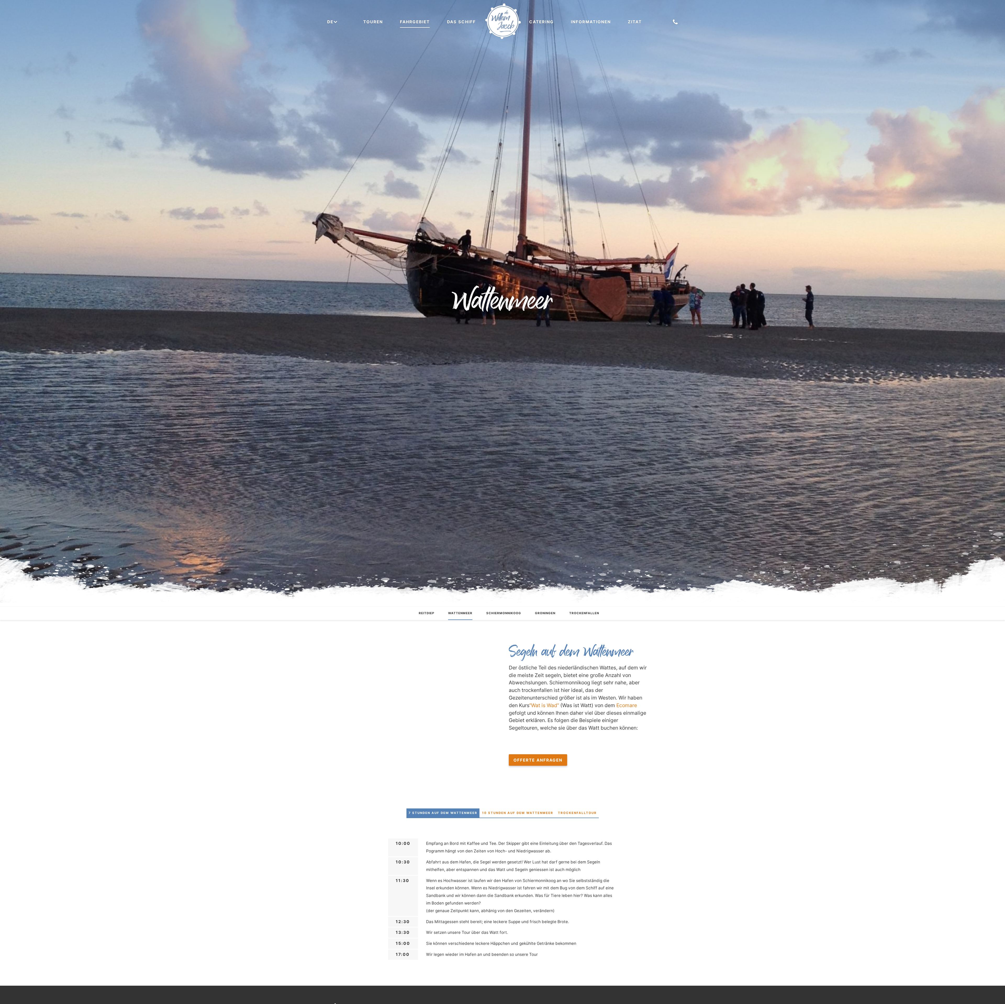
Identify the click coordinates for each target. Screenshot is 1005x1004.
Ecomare (626, 705)
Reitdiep (426, 613)
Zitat (635, 21)
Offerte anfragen (537, 760)
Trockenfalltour (577, 813)
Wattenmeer (460, 613)
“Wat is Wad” (544, 705)
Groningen (545, 613)
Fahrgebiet (415, 21)
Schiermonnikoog (503, 613)
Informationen (591, 21)
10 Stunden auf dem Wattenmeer (517, 813)
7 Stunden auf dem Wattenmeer (443, 813)
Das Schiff (461, 21)
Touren (373, 21)
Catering (541, 21)
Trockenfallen (584, 613)
